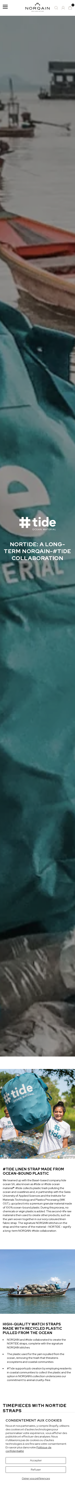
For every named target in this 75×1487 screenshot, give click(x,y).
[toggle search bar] (56, 8)
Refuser (36, 1469)
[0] (70, 8)
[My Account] (63, 8)
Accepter (36, 1460)
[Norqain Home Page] (37, 8)
